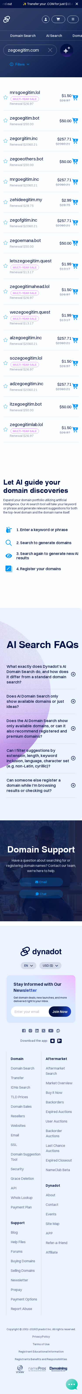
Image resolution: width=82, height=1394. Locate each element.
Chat (43, 894)
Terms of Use (41, 1344)
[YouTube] (50, 1030)
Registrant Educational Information (41, 1351)
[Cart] (58, 19)
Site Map (52, 1223)
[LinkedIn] (37, 1030)
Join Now (60, 1011)
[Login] (45, 19)
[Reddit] (58, 1030)
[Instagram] (30, 1030)
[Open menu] (73, 19)
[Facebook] (24, 1030)
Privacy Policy (41, 1336)
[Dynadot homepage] (7, 19)
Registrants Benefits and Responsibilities (41, 1359)
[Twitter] (43, 1030)
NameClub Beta (58, 1170)
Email (43, 882)
